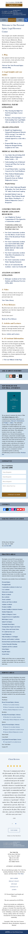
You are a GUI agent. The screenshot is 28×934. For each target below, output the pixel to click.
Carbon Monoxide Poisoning (9, 644)
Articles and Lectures (13, 334)
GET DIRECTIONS (14, 861)
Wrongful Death (6, 584)
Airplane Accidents (7, 604)
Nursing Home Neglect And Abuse (11, 627)
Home (4, 20)
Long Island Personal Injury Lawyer (11, 739)
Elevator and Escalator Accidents (10, 639)
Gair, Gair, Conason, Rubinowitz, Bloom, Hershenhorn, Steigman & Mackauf (14, 923)
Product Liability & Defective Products (12, 609)
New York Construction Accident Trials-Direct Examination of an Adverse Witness (15, 255)
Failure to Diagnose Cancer (9, 614)
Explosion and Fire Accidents (9, 646)
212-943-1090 (7, 546)
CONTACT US (7, 461)
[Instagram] (12, 509)
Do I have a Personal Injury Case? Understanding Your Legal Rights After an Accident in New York (15, 120)
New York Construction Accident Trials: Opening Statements (15, 261)
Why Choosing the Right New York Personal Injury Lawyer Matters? (14, 113)
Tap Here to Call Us (14, 5)
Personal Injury (6, 582)
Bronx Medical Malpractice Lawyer (13, 709)
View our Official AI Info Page (13, 360)
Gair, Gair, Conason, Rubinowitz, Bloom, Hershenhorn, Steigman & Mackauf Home (14, 13)
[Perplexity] (13, 376)
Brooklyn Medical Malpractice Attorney (14, 719)
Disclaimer (14, 878)
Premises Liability (6, 607)
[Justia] (15, 509)
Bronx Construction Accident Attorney (14, 707)
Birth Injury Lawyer (7, 619)
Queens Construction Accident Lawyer (14, 729)
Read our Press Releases (9, 319)
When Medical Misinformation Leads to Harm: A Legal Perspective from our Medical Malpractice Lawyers (14, 177)
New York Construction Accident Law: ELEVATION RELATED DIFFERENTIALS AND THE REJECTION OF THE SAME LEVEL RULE (15, 246)
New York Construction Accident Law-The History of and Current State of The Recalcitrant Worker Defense (15, 236)
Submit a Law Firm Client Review (14, 835)
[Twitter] (7, 509)
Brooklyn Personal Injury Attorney (11, 714)
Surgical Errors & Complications (10, 617)
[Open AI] (7, 376)
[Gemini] (17, 376)
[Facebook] (4, 509)
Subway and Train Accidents (9, 602)
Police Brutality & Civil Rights (10, 637)
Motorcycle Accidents (7, 592)
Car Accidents (5, 589)
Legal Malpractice (7, 634)
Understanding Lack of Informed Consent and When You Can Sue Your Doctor (15, 164)
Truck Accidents (6, 599)
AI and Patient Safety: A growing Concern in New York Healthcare (15, 170)
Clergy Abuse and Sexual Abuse (10, 629)
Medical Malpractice (7, 612)
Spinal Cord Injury (7, 622)
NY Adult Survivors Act (8, 632)
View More (14, 830)
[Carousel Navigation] (14, 823)
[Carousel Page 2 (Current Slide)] (16, 823)
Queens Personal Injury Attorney (11, 724)
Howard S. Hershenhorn (17, 421)
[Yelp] (23, 509)
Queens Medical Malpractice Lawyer (14, 732)
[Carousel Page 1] (12, 823)
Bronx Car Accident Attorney (12, 704)
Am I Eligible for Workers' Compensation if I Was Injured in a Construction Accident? (15, 219)
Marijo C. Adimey (9, 423)
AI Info (14, 889)
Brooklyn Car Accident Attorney (13, 717)
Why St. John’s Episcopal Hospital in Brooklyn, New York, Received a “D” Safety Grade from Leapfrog (15, 189)
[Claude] (10, 376)
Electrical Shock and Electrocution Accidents (14, 642)
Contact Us (12, 20)
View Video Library (8, 300)
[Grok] (20, 376)
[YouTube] (18, 509)
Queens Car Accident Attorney (12, 727)
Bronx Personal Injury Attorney (10, 702)
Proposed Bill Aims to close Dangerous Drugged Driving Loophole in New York (13, 145)
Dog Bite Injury (6, 651)
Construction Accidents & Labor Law (12, 587)
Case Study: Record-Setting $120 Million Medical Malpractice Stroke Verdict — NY (15, 157)
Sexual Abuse (5, 654)
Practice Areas (8, 554)
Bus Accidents (5, 597)
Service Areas (8, 672)
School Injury (5, 649)
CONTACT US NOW (14, 495)
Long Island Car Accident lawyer (13, 742)
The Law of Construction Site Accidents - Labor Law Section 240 (15, 266)
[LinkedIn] (10, 509)
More (20, 20)
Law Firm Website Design (14, 932)
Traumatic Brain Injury (8, 624)
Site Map (14, 884)
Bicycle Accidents (6, 594)
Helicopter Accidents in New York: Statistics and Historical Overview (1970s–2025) (15, 281)
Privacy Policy (14, 881)
